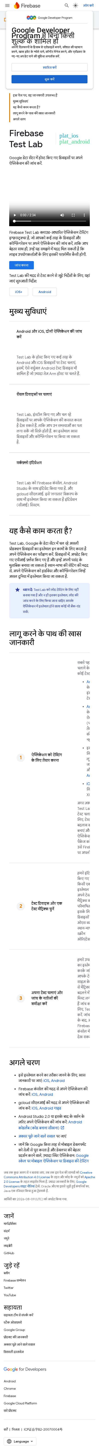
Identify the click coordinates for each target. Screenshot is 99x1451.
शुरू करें (49, 79)
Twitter (9, 1288)
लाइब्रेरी (8, 1246)
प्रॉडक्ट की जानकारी (16, 1337)
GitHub (9, 1253)
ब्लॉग (7, 1273)
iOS (89, 784)
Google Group (14, 1330)
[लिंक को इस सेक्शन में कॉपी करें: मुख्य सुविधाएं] (51, 312)
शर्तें (6, 1429)
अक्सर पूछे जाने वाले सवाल (36, 1136)
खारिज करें (49, 67)
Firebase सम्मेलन (15, 1280)
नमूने (6, 1238)
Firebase (10, 1396)
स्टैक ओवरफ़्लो (13, 1322)
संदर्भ (6, 1231)
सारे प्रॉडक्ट (10, 1411)
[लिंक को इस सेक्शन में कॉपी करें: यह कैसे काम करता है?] (77, 531)
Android (44, 292)
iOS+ (18, 292)
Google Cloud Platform (20, 1403)
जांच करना (21, 265)
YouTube (10, 1295)
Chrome (10, 1388)
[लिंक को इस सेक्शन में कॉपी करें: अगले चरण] (44, 1063)
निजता (16, 1429)
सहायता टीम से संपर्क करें (18, 1315)
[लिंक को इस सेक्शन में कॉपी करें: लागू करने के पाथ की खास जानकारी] (38, 643)
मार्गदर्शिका (10, 1224)
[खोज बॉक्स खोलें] (67, 5)
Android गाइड (50, 1108)
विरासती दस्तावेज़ (14, 1352)
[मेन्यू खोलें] (7, 5)
